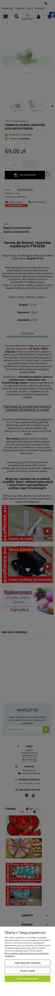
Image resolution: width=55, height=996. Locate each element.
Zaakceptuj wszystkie (27, 978)
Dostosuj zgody (27, 970)
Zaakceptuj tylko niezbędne (28, 963)
